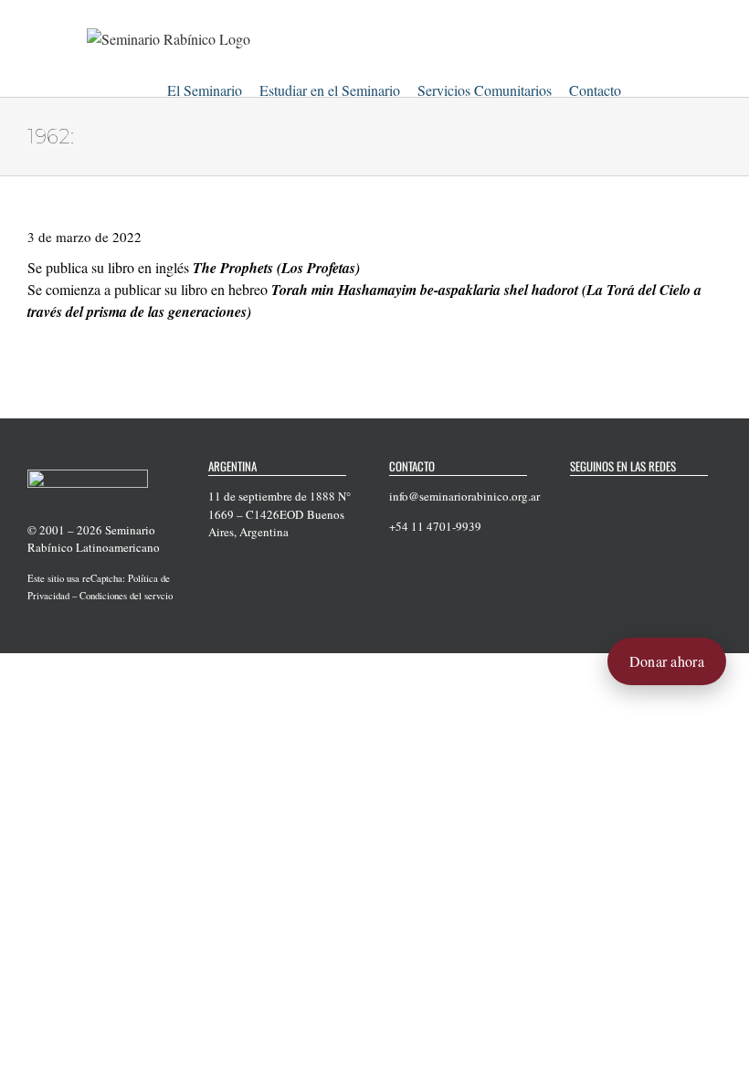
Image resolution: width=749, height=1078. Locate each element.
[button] (643, 88)
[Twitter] (599, 497)
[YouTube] (622, 497)
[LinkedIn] (670, 497)
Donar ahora (666, 661)
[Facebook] (575, 497)
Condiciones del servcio (126, 595)
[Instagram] (646, 497)
